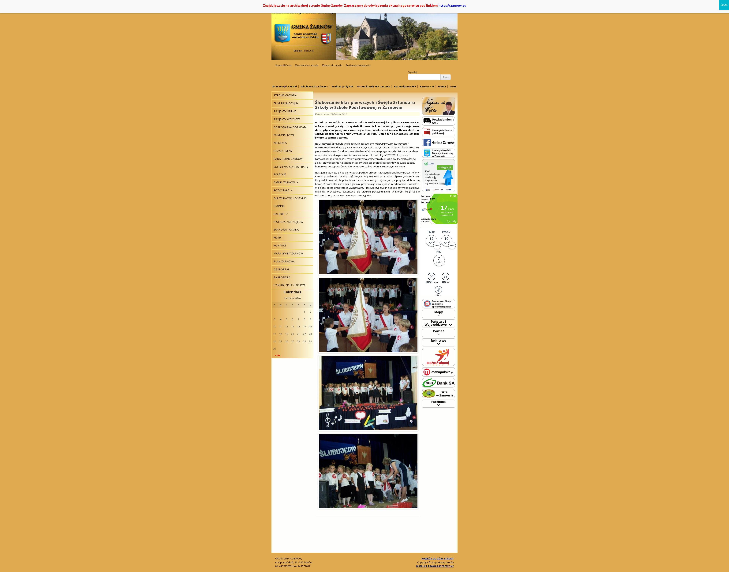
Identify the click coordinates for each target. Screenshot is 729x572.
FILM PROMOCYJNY (286, 103)
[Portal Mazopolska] (438, 371)
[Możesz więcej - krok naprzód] (438, 356)
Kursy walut (427, 86)
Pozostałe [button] (281, 190)
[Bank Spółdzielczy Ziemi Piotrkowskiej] (438, 382)
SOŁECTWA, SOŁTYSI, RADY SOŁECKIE (291, 170)
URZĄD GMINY (283, 151)
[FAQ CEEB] (438, 175)
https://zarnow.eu (452, 5)
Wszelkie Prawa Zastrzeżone (435, 566)
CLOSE (724, 4)
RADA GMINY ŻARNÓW (288, 159)
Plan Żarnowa (284, 261)
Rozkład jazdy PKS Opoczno (373, 86)
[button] (297, 182)
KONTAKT (280, 245)
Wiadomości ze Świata (314, 86)
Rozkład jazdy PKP (405, 86)
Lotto (453, 86)
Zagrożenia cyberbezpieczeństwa (289, 281)
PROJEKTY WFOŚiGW (287, 119)
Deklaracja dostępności (358, 65)
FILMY (277, 237)
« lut (277, 355)
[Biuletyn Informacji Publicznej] (438, 131)
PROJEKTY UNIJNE (285, 111)
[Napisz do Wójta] (438, 105)
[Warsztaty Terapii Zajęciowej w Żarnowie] (438, 393)
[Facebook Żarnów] (438, 142)
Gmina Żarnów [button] (284, 182)
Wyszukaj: (412, 72)
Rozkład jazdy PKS (342, 86)
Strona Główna (283, 65)
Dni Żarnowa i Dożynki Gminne (290, 202)
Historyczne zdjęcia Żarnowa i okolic (288, 225)
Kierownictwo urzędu (306, 65)
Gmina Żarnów (303, 26)
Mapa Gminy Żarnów (288, 253)
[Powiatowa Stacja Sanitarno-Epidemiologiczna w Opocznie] (438, 303)
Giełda (442, 86)
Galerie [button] (279, 214)
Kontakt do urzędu (332, 65)
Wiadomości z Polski (284, 86)
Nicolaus (280, 143)
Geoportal (282, 269)
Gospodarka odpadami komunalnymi (290, 131)
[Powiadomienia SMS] (438, 120)
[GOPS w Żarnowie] (438, 152)
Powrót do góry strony (437, 558)
